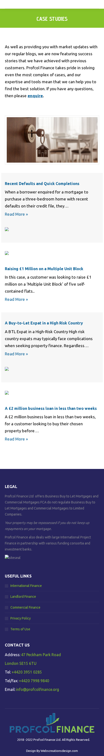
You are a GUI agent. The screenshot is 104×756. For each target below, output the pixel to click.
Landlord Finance (23, 596)
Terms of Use (20, 629)
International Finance (26, 586)
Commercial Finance (25, 607)
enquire (35, 95)
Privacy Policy (20, 618)
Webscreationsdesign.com (59, 750)
